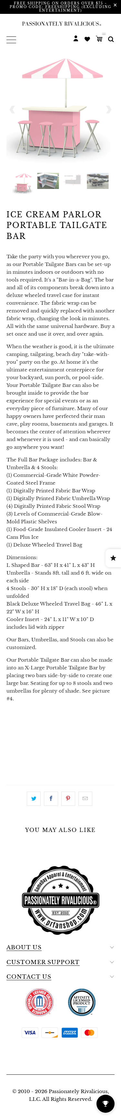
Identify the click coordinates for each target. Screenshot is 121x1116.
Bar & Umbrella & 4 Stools (47, 740)
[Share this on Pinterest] (68, 799)
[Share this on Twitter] (34, 799)
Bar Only (22, 723)
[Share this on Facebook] (51, 799)
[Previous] (12, 109)
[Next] (108, 109)
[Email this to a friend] (85, 799)
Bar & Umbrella (67, 723)
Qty (11, 758)
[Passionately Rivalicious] (60, 23)
